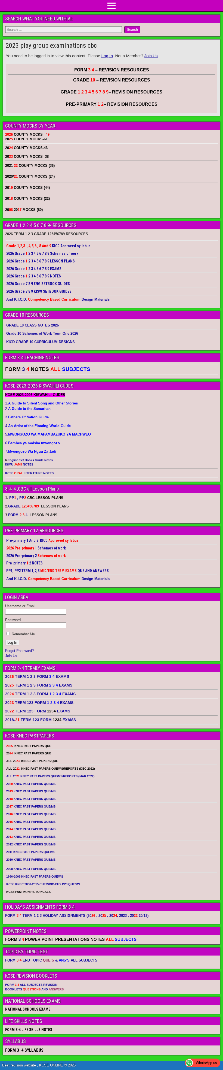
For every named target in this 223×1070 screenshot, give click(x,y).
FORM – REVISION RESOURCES (111, 70)
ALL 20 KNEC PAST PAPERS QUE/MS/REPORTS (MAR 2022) (50, 776)
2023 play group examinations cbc (51, 45)
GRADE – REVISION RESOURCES (111, 92)
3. (27, 417)
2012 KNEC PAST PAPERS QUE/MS (30, 844)
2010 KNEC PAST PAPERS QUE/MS (30, 859)
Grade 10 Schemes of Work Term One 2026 (42, 333)
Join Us (151, 55)
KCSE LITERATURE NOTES (29, 473)
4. (38, 426)
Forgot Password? (19, 651)
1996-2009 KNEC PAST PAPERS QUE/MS (34, 876)
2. (28, 409)
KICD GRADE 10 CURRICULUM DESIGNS (40, 342)
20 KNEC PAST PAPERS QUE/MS (30, 783)
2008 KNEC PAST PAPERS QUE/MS (30, 868)
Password (13, 620)
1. (41, 403)
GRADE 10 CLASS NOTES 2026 (32, 325)
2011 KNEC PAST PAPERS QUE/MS (30, 852)
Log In (107, 55)
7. (30, 451)
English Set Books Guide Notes (30, 460)
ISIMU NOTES (19, 464)
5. (48, 434)
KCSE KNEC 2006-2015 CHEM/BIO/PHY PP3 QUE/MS (43, 884)
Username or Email (20, 606)
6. (32, 443)
